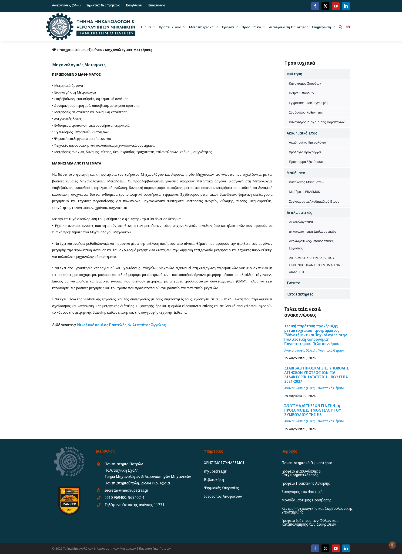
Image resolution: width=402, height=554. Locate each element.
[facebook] (315, 6)
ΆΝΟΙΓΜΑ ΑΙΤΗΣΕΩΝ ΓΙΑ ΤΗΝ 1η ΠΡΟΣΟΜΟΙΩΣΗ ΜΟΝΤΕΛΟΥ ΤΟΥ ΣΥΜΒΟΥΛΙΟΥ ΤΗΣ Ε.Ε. (312, 410)
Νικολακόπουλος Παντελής (101, 324)
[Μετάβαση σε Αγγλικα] (348, 27)
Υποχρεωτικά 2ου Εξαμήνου (80, 49)
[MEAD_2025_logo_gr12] (90, 15)
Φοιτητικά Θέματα (331, 350)
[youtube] (336, 6)
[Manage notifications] (392, 545)
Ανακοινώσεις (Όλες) (299, 350)
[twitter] (325, 6)
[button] (340, 27)
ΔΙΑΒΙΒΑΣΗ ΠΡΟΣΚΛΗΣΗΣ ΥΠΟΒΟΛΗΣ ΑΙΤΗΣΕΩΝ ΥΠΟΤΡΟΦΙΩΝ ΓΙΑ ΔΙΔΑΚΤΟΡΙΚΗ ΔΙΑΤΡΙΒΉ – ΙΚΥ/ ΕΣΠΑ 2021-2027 (316, 375)
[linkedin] (346, 6)
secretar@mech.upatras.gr (126, 490)
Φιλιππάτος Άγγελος (147, 324)
